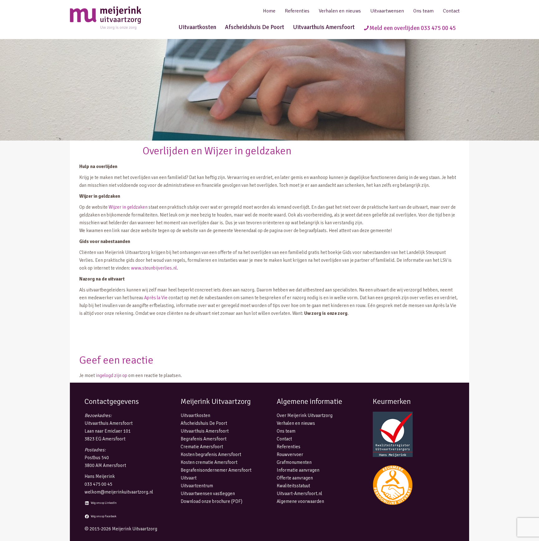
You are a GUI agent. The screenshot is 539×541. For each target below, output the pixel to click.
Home (269, 11)
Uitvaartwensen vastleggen (208, 493)
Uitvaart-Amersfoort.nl (299, 493)
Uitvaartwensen (387, 11)
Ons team (423, 11)
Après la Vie (156, 297)
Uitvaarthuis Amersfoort (324, 27)
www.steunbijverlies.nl (154, 268)
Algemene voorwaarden (300, 501)
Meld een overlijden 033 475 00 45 (412, 28)
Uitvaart (189, 478)
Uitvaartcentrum (197, 486)
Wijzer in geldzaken (128, 207)
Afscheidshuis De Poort (254, 27)
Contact (451, 11)
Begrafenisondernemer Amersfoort (216, 470)
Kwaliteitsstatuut (293, 486)
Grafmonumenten (294, 462)
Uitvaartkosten (197, 27)
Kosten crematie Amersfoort (209, 462)
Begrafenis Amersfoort (203, 439)
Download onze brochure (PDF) (211, 501)
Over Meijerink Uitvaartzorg (305, 415)
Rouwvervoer (290, 454)
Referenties (297, 11)
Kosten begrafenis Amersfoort (211, 454)
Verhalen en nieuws (340, 11)
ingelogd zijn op (111, 375)
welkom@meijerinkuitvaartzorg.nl (119, 492)
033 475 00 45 (98, 484)
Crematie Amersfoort (202, 446)
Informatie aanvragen (298, 470)
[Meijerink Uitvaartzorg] (116, 18)
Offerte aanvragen (295, 478)
